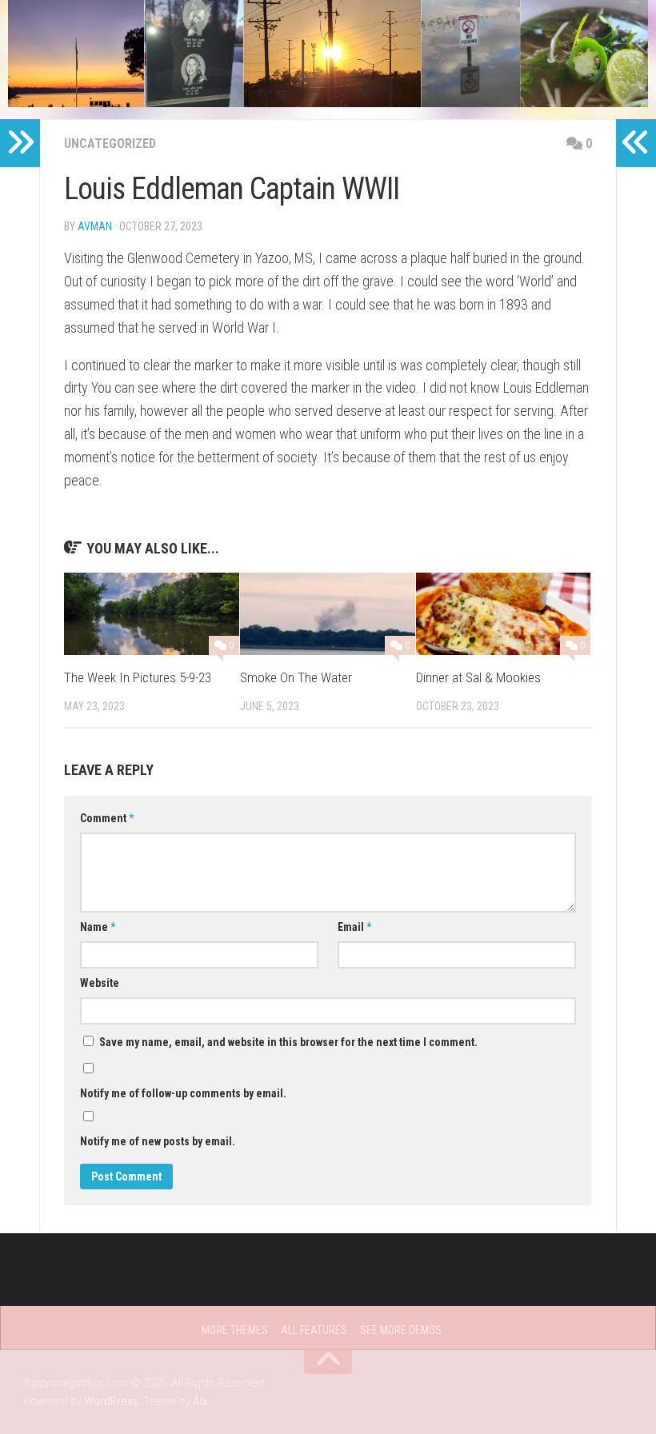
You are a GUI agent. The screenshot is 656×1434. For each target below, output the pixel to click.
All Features (314, 1330)
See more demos (401, 1330)
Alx (200, 1401)
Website (99, 983)
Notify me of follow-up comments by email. (183, 1093)
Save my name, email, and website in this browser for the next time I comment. (288, 1042)
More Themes (235, 1330)
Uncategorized (110, 143)
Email (354, 927)
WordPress (111, 1401)
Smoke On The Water (296, 677)
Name (97, 927)
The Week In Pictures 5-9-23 (137, 677)
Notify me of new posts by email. (157, 1141)
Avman (95, 226)
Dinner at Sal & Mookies (478, 677)
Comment (107, 818)
